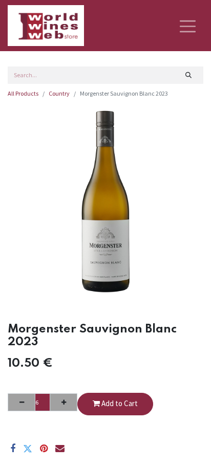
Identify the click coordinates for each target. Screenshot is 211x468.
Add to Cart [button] (119, 403)
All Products (23, 93)
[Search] (188, 75)
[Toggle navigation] (187, 25)
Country (59, 93)
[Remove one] (21, 402)
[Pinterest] (44, 448)
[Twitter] (27, 448)
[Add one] (63, 402)
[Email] (60, 448)
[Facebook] (12, 448)
